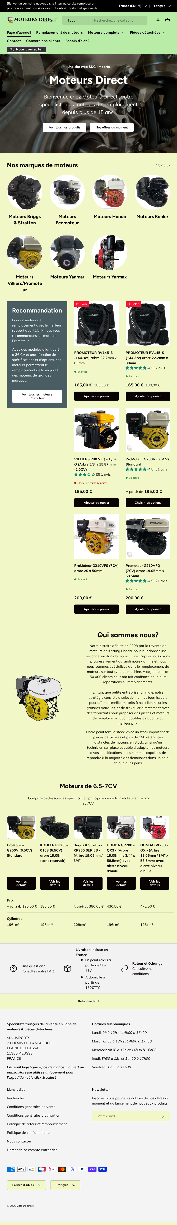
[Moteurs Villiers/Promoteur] (24, 252)
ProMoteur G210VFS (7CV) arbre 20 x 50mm (96, 568)
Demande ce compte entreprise (32, 1150)
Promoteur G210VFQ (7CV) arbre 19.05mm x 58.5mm (145, 570)
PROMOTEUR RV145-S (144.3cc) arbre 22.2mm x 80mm (147, 357)
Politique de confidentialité (28, 1132)
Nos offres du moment (112, 127)
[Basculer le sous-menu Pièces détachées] (164, 32)
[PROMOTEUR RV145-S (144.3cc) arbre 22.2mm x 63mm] (96, 323)
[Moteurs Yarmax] (109, 252)
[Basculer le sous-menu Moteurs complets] (123, 32)
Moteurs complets (104, 32)
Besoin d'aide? (77, 41)
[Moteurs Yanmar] (67, 252)
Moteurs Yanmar (67, 277)
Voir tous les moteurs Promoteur (37, 396)
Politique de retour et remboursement (37, 1124)
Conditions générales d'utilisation (33, 1115)
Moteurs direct (24, 1205)
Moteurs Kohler (152, 216)
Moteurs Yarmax (110, 277)
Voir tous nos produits (65, 127)
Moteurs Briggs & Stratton (25, 220)
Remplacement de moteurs (59, 32)
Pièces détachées (145, 32)
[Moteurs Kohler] (152, 192)
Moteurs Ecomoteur (67, 220)
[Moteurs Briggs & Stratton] (24, 192)
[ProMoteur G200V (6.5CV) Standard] (148, 430)
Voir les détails (21, 883)
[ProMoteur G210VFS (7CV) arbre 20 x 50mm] (96, 536)
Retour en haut (88, 1001)
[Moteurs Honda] (109, 192)
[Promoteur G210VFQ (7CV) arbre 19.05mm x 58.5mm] (148, 536)
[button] (167, 20)
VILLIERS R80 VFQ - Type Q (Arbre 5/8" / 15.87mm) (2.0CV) (95, 464)
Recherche (15, 1098)
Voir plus (163, 165)
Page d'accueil (19, 32)
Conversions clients (43, 41)
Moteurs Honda (110, 216)
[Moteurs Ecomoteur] (67, 192)
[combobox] (105, 20)
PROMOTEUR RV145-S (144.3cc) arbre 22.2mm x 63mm (95, 357)
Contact (14, 41)
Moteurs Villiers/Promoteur (25, 283)
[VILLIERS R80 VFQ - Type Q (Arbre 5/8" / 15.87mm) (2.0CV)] (96, 430)
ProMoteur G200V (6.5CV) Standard (147, 461)
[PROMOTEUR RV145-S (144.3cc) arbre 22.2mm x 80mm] (148, 323)
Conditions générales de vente (31, 1107)
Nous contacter (19, 1141)
